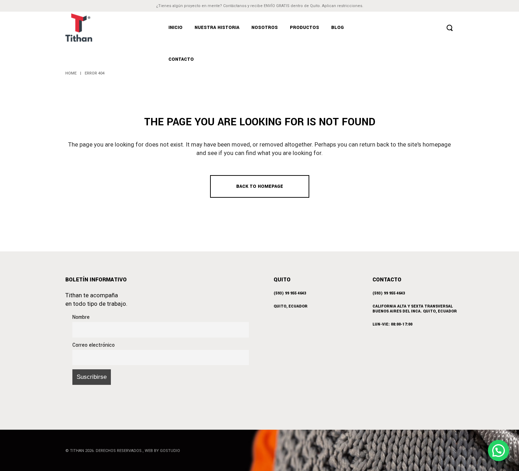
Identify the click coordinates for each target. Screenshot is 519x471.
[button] (498, 450)
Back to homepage (259, 186)
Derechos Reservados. (119, 450)
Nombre (81, 317)
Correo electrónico (93, 345)
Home (71, 73)
